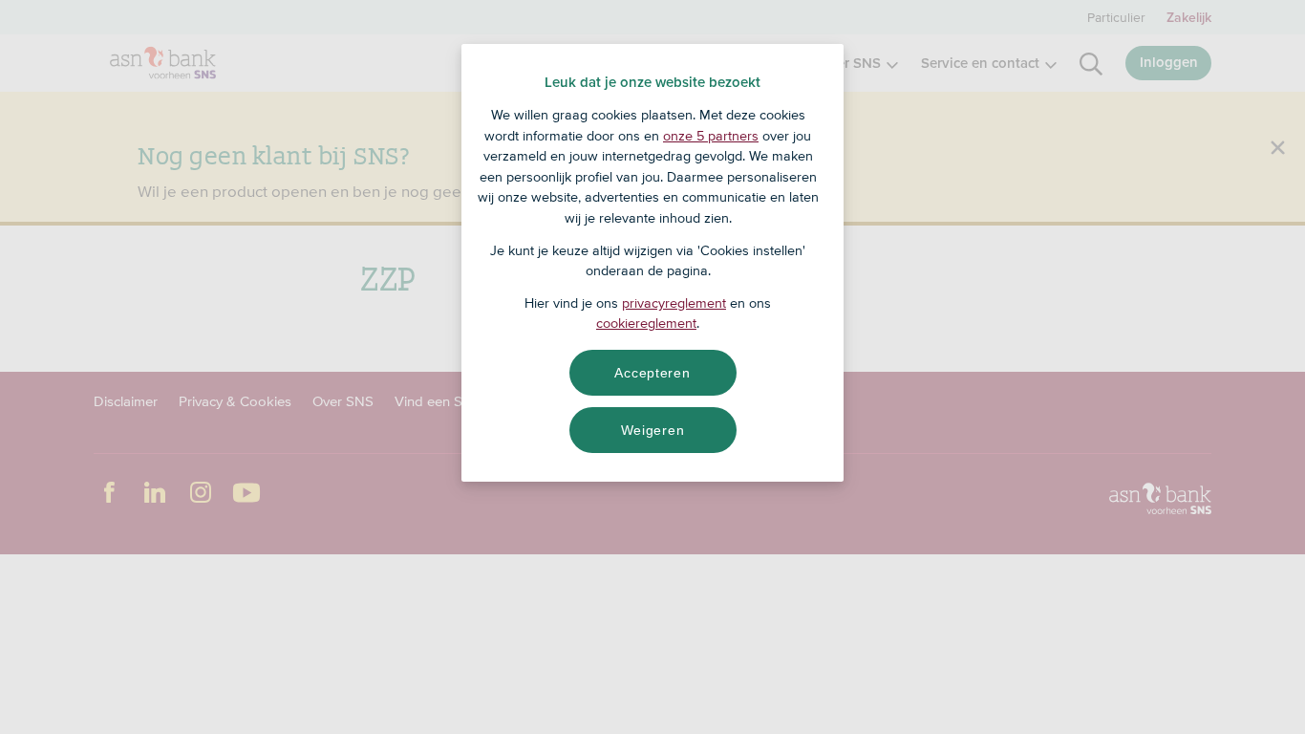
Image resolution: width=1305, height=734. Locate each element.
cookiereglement (646, 323)
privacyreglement (674, 303)
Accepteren (652, 372)
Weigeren (653, 430)
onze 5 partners (711, 135)
